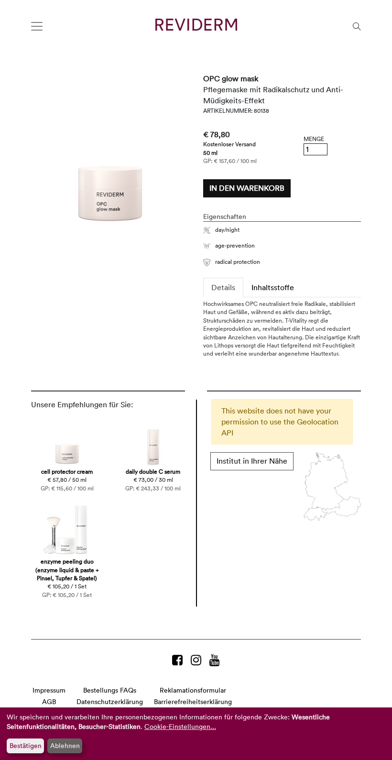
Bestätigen (26, 745)
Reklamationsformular (193, 690)
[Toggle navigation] (37, 26)
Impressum (49, 690)
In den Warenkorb (246, 188)
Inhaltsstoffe (272, 287)
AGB (49, 701)
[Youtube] (214, 660)
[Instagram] (198, 660)
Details (223, 287)
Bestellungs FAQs (109, 690)
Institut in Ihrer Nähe (252, 461)
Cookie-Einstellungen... (180, 726)
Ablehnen (65, 745)
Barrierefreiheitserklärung (193, 701)
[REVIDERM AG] (196, 25)
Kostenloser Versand (229, 144)
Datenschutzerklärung (109, 701)
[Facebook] (179, 660)
